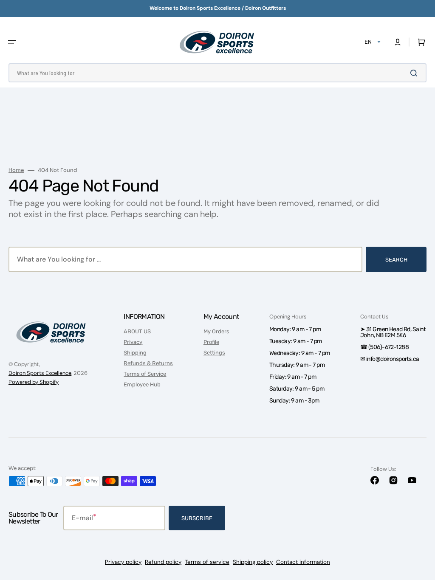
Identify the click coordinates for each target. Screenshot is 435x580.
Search (396, 259)
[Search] (415, 73)
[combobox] (217, 72)
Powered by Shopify (33, 382)
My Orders (216, 331)
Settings (214, 352)
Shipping (135, 352)
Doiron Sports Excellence (39, 373)
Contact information (303, 562)
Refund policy (163, 562)
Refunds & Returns (148, 363)
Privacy (133, 342)
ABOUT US (137, 331)
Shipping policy (253, 562)
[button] (12, 42)
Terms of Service (145, 374)
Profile (211, 342)
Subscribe (196, 518)
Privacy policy (123, 562)
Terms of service (207, 562)
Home (16, 170)
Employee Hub (142, 384)
